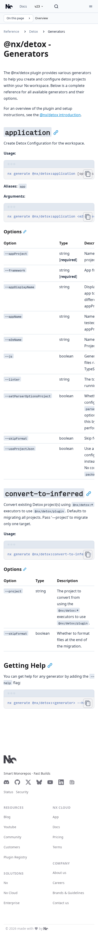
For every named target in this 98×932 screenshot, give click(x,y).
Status (8, 792)
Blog (7, 817)
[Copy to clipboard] (87, 174)
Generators (56, 31)
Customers (12, 847)
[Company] (46, 928)
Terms (57, 847)
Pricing (58, 837)
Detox (33, 31)
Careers (58, 883)
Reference (11, 31)
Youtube (10, 827)
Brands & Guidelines (68, 893)
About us (59, 872)
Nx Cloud (11, 893)
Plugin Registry (15, 857)
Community (12, 837)
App (56, 817)
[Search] (56, 6)
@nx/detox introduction (60, 114)
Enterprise (12, 903)
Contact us (61, 903)
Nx (6, 883)
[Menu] (90, 6)
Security (22, 792)
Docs (23, 6)
